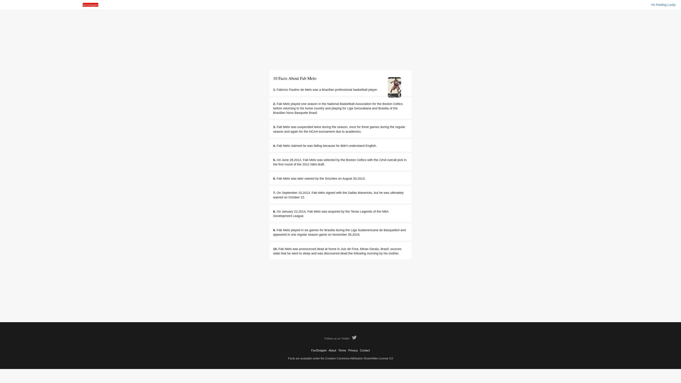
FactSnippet (318, 350)
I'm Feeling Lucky (663, 5)
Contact (365, 350)
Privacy (353, 350)
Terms (342, 350)
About (332, 350)
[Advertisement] (340, 40)
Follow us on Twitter (337, 338)
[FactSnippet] (90, 5)
